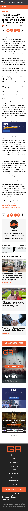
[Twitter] (15, 455)
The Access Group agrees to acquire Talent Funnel (13, 329)
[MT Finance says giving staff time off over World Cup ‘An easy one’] (14, 294)
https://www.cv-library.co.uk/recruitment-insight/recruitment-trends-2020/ (11, 205)
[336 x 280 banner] (14, 398)
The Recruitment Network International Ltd (17, 507)
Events (14, 470)
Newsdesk (9, 25)
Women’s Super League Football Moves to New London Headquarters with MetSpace (13, 277)
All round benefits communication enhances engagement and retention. (6, 250)
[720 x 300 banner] (14, 127)
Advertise (14, 484)
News (14, 459)
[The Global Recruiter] (14, 2)
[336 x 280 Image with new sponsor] (14, 422)
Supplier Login (14, 477)
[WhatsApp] (18, 30)
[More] (22, 30)
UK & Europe (5, 11)
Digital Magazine (14, 481)
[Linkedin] (8, 30)
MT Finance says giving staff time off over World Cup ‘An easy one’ (13, 304)
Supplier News (6, 283)
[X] (11, 30)
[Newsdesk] (3, 26)
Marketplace (14, 466)
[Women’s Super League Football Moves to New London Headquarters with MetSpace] (14, 265)
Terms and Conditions (14, 504)
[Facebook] (15, 30)
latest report (19, 52)
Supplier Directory (14, 473)
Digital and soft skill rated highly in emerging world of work (20, 249)
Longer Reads (14, 462)
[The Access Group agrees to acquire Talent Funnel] (14, 320)
